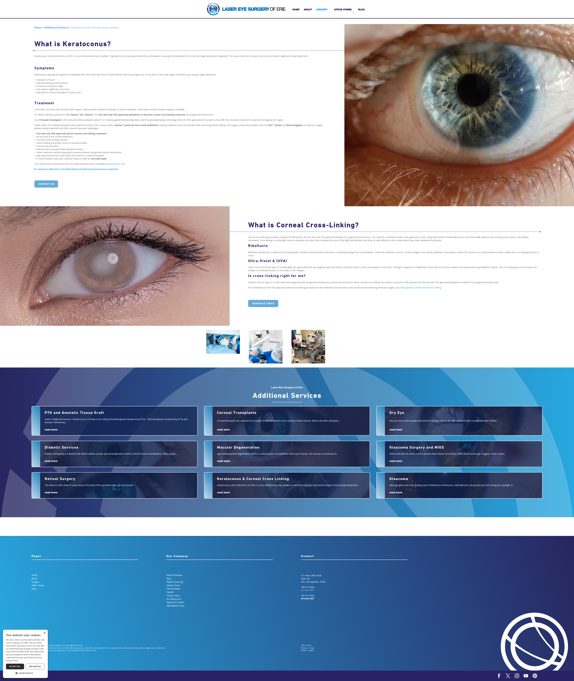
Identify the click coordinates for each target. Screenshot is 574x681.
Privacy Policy (173, 595)
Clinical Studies (173, 588)
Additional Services (56, 27)
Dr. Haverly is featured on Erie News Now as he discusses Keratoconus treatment (76, 169)
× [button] (44, 633)
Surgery (322, 9)
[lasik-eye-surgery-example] (266, 362)
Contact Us (46, 184)
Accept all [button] (15, 666)
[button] (25, 673)
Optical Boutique (174, 575)
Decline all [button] (35, 666)
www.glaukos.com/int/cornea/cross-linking (420, 287)
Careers (170, 592)
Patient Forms (173, 585)
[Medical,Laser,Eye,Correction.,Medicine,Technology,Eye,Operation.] (223, 352)
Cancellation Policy (175, 605)
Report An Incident (175, 602)
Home (295, 9)
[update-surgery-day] (308, 362)
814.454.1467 (307, 598)
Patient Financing (174, 581)
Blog (361, 9)
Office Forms (343, 9)
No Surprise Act (173, 599)
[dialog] (25, 654)
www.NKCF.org (117, 163)
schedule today (263, 303)
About (308, 9)
